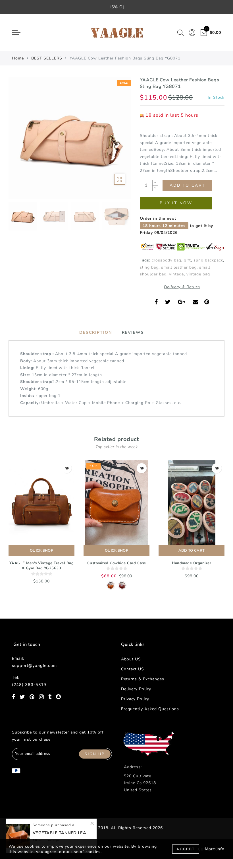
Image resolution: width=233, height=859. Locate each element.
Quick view (67, 468)
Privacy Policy (135, 699)
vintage (176, 274)
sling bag (149, 267)
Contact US (132, 669)
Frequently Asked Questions (150, 709)
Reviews (133, 332)
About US (131, 659)
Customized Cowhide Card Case (116, 563)
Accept (185, 849)
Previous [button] (18, 141)
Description (95, 332)
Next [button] (113, 141)
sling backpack (208, 260)
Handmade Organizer (191, 563)
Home (18, 58)
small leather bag (179, 267)
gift (187, 260)
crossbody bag (166, 260)
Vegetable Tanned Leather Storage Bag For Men (61, 833)
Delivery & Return (182, 287)
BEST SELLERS (46, 58)
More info (214, 849)
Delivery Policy (136, 689)
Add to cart (191, 550)
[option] (70, 138)
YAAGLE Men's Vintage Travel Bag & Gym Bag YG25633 (41, 566)
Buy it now (176, 203)
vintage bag (198, 274)
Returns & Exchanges (142, 679)
